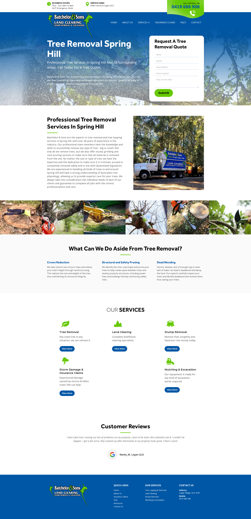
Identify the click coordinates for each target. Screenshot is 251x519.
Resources (118, 503)
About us (127, 22)
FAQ (115, 500)
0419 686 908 (186, 6)
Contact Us (118, 506)
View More (67, 349)
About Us (118, 493)
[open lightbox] (21, 217)
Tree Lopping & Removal (155, 490)
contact (196, 22)
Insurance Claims (121, 496)
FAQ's (183, 22)
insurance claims (165, 22)
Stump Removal (152, 496)
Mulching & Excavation (154, 500)
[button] (144, 22)
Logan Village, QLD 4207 (189, 491)
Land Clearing (151, 493)
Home (114, 22)
